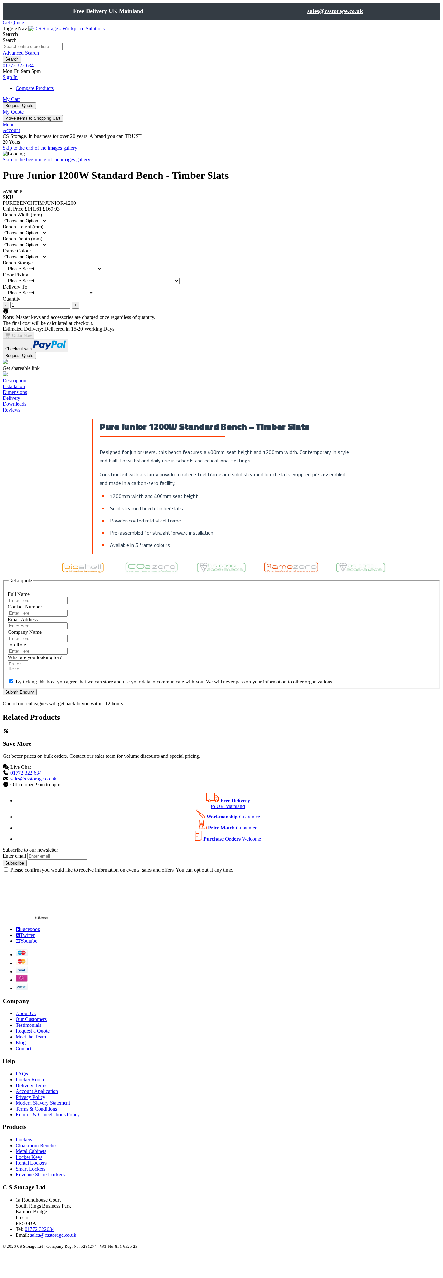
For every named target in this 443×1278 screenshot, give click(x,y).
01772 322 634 (18, 65)
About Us (26, 1013)
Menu (9, 124)
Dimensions (15, 392)
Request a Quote (33, 1031)
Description (14, 380)
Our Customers (31, 1019)
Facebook (21, 929)
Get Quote (13, 22)
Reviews (11, 409)
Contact (23, 1048)
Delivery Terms (31, 1085)
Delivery (11, 398)
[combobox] (33, 46)
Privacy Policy (30, 1097)
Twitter (21, 935)
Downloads (14, 404)
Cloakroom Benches (36, 1145)
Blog (21, 1042)
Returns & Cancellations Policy (48, 1114)
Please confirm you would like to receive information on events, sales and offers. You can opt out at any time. (121, 870)
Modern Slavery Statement (43, 1103)
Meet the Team (31, 1036)
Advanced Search (21, 52)
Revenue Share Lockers (40, 1174)
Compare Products (35, 88)
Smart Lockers (30, 1169)
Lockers (24, 1139)
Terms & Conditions (36, 1109)
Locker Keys (29, 1157)
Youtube (21, 940)
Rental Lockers (31, 1163)
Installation (14, 386)
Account (11, 130)
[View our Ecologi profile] (27, 918)
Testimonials (28, 1025)
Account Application (37, 1091)
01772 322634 (39, 1229)
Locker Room (30, 1079)
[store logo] (66, 28)
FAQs (22, 1073)
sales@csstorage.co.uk (335, 11)
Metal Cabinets (31, 1151)
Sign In (10, 77)
